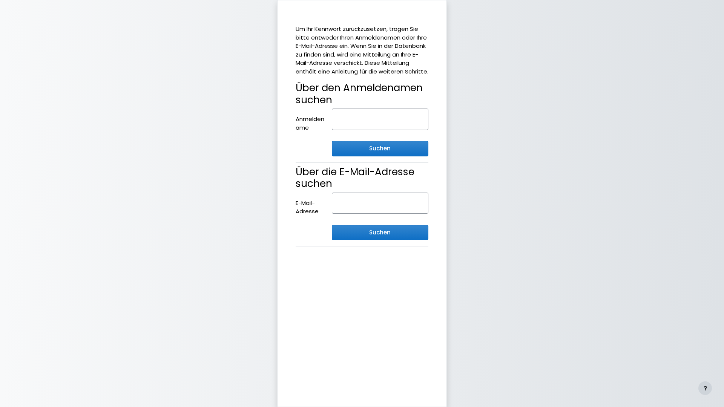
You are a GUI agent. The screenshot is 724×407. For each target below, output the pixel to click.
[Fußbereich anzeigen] (705, 388)
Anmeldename (310, 123)
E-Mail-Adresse (307, 207)
